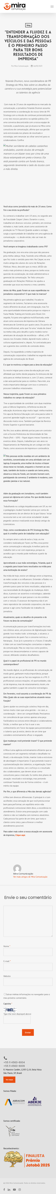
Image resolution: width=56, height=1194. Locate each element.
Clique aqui (20, 835)
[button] (52, 6)
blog (28, 25)
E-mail (7, 961)
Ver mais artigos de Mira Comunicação (30, 876)
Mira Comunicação (21, 66)
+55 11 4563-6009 (14, 1066)
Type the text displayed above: (17, 1014)
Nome (6, 946)
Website (7, 976)
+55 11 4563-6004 (14, 1062)
